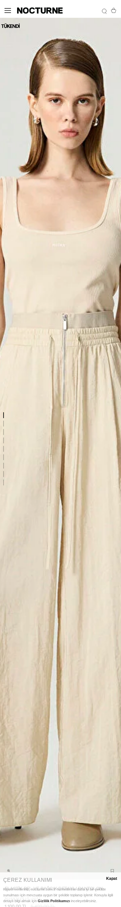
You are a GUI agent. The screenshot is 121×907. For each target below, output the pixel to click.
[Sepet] (113, 10)
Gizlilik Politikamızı (54, 901)
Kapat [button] (111, 878)
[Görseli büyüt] (9, 871)
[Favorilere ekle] (112, 871)
